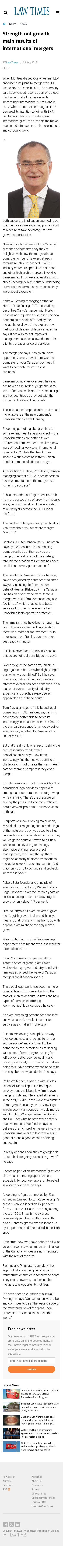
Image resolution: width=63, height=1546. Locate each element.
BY (10, 62)
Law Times (12, 62)
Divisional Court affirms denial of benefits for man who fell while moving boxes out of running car (37, 1420)
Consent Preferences (43, 1497)
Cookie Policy (38, 1493)
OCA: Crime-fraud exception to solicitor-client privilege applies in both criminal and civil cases (38, 1446)
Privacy (35, 1489)
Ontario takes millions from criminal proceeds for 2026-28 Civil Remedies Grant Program (39, 1394)
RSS (5, 1489)
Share (6, 68)
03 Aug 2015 (30, 62)
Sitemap (7, 1485)
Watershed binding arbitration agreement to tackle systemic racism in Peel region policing (40, 1433)
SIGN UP (31, 1369)
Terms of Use (38, 1502)
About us (36, 1481)
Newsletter (9, 1476)
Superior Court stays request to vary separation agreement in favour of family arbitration (40, 1407)
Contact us (37, 1485)
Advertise (36, 1476)
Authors (7, 1481)
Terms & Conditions (42, 1506)
